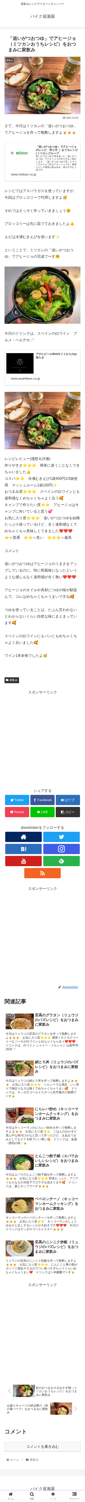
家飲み (14, 680)
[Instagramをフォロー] (61, 849)
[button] (76, 812)
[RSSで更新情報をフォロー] (42, 873)
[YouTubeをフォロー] (23, 861)
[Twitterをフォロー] (61, 837)
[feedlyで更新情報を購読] (61, 861)
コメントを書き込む (42, 1446)
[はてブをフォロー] (23, 849)
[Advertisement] (42, 738)
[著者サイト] (23, 837)
